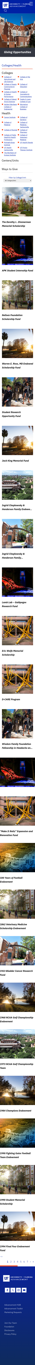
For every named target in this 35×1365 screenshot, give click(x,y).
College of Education (23, 85)
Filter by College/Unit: (17, 177)
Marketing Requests (13, 1312)
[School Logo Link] (10, 5)
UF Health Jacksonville (8, 149)
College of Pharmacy (23, 131)
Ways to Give (10, 169)
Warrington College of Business (24, 106)
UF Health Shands (26, 142)
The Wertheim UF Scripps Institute (10, 154)
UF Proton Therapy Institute (26, 149)
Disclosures (9, 1330)
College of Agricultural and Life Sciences (9, 79)
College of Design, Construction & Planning (10, 86)
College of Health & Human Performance (10, 94)
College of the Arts (25, 78)
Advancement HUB (12, 1305)
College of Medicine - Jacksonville (24, 124)
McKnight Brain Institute (9, 144)
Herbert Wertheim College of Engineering (10, 106)
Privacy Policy (10, 1334)
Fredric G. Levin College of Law (25, 100)
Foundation (9, 1326)
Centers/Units (10, 160)
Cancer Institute (9, 117)
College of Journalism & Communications (26, 94)
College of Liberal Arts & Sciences (10, 100)
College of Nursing (10, 130)
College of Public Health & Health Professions (10, 137)
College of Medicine (7, 123)
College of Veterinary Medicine (23, 137)
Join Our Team (10, 1323)
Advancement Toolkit (13, 1308)
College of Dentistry (23, 118)
